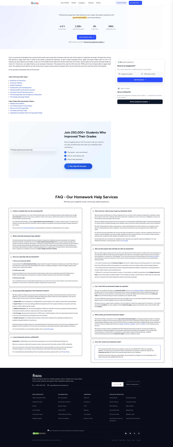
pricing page (124, 240)
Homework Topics (37, 414)
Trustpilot (142, 324)
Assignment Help (37, 402)
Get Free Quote (139, 80)
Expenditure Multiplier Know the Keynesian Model (26, 113)
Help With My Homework (133, 418)
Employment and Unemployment (20, 87)
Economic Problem (16, 83)
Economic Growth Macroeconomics (21, 92)
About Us (86, 398)
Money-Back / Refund (64, 402)
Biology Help (129, 410)
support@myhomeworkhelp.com (59, 385)
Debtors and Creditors (17, 103)
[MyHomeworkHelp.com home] (37, 375)
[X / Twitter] (134, 433)
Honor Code (61, 410)
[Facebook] (130, 433)
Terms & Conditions (63, 418)
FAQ (85, 406)
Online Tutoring (114, 402)
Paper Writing (130, 406)
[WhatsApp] (126, 433)
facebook (126, 324)
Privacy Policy (65, 352)
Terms (133, 440)
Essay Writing (113, 398)
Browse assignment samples (139, 101)
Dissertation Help (131, 398)
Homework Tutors (131, 402)
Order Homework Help (38, 398)
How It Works (65, 3)
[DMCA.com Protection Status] (39, 433)
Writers (74, 3)
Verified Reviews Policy (64, 414)
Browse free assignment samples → (94, 42)
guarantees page (49, 329)
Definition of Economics (18, 80)
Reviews (91, 3)
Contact (139, 440)
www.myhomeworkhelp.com (28, 228)
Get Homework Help (85, 37)
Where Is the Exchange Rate (19, 108)
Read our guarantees (132, 384)
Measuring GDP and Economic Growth (22, 90)
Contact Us (87, 402)
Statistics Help (130, 414)
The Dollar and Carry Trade (18, 110)
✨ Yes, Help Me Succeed (78, 166)
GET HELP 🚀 (117, 384)
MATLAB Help (113, 406)
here (98, 325)
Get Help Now (134, 3)
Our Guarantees (62, 398)
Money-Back (122, 440)
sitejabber (133, 324)
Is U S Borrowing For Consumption (21, 106)
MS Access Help (114, 414)
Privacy (128, 440)
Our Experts (87, 414)
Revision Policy (62, 406)
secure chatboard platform (137, 290)
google (121, 324)
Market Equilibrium (16, 85)
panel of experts (154, 256)
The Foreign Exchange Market (19, 97)
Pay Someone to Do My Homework (116, 420)
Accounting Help (114, 410)
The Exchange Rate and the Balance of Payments (26, 94)
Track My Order (121, 3)
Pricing (98, 3)
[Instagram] (139, 433)
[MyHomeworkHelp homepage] (38, 3)
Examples (81, 3)
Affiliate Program (37, 418)
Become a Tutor (88, 418)
